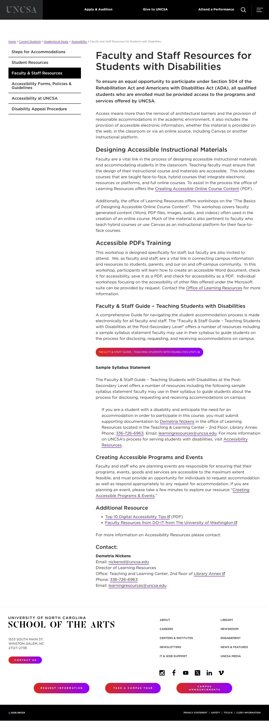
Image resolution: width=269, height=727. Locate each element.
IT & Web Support (173, 656)
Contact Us (25, 660)
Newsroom (229, 629)
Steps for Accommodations (38, 51)
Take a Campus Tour (133, 688)
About (165, 619)
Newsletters (170, 647)
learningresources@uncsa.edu (187, 433)
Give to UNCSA (155, 9)
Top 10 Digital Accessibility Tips (137, 516)
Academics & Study (56, 41)
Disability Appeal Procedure (39, 109)
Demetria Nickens (177, 421)
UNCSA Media (231, 656)
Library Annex (209, 573)
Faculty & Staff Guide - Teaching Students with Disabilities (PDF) (148, 352)
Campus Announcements (205, 688)
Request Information (62, 688)
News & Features (234, 647)
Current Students (30, 41)
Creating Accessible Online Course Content (197, 188)
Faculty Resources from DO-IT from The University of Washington (171, 522)
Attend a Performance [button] (216, 9)
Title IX (228, 712)
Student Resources (30, 62)
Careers (166, 629)
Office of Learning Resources (214, 288)
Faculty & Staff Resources (37, 73)
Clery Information (248, 712)
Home (12, 41)
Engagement (231, 638)
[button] (243, 9)
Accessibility (79, 41)
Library (227, 619)
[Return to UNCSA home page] (21, 10)
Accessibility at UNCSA (35, 98)
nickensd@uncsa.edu (129, 561)
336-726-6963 (130, 433)
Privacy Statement (195, 712)
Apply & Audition (98, 9)
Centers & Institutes (176, 638)
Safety (215, 712)
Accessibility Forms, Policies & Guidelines (41, 85)
